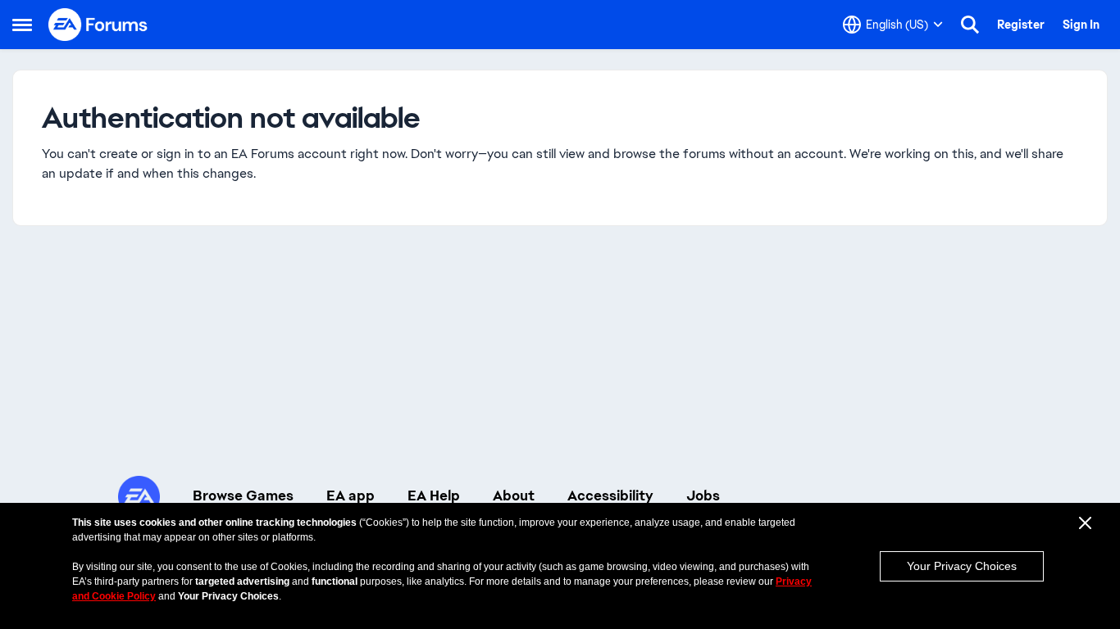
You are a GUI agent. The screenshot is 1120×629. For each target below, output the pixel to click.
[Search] (970, 24)
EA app (350, 495)
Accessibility (610, 495)
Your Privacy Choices (962, 565)
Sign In (1081, 24)
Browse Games (243, 495)
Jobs (703, 495)
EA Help (433, 495)
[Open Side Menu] (22, 24)
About (514, 495)
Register (1021, 24)
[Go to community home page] (98, 24)
